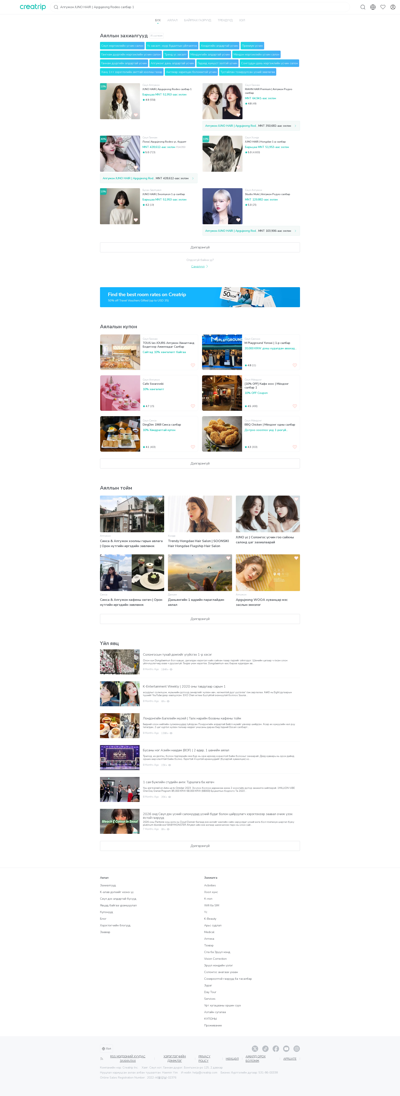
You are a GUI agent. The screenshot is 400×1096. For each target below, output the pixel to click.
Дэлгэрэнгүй (200, 247)
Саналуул (198, 266)
